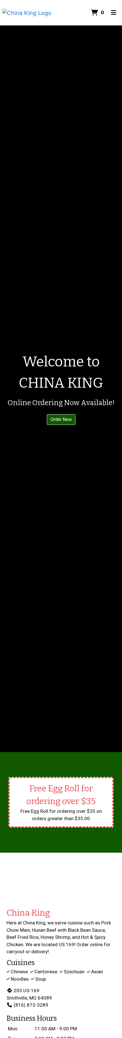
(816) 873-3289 (31, 1005)
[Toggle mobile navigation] (114, 12)
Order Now (61, 419)
